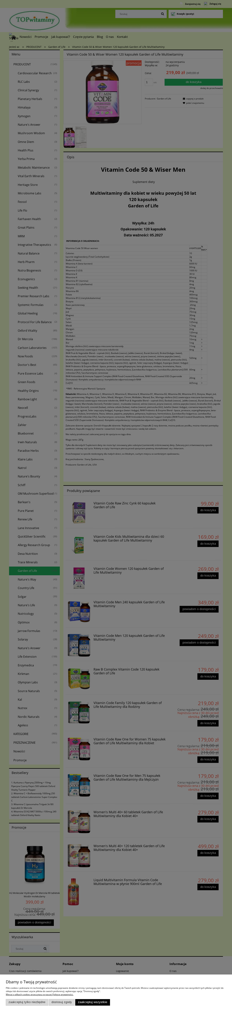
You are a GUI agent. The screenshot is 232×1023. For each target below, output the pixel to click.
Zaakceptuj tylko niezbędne (27, 1002)
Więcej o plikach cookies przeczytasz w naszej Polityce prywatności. (39, 994)
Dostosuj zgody (61, 1002)
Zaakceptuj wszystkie (92, 1002)
